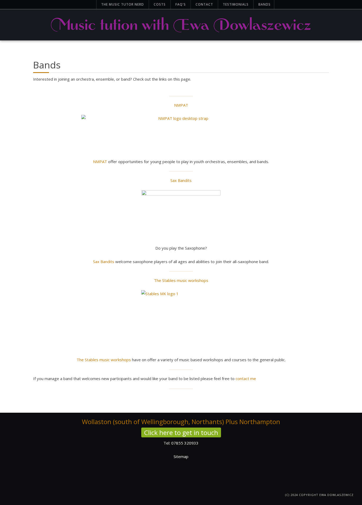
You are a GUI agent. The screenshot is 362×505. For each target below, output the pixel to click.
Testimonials (236, 4)
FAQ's (180, 4)
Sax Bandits (181, 180)
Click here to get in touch (181, 432)
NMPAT (181, 105)
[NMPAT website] (181, 133)
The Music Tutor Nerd (122, 4)
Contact (204, 4)
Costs (160, 4)
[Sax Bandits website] (181, 214)
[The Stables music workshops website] (181, 320)
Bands (264, 4)
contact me (246, 378)
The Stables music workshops (181, 280)
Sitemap (181, 456)
